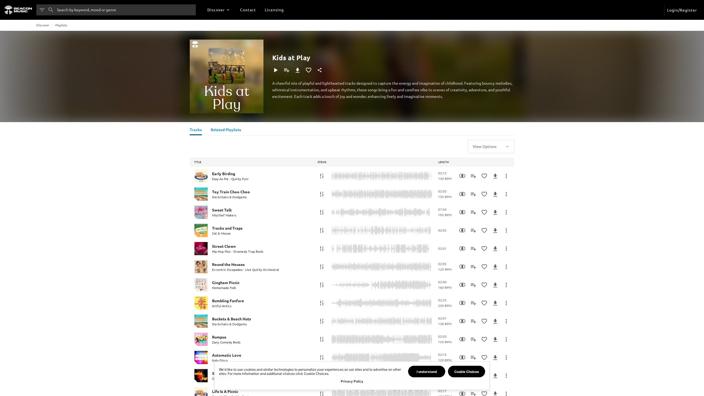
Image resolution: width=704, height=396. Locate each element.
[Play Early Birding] (201, 176)
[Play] (275, 70)
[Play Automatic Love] (201, 357)
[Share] (319, 70)
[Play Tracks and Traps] (201, 230)
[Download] (297, 70)
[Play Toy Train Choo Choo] (201, 194)
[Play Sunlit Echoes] (201, 375)
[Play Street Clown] (201, 248)
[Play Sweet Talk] (201, 212)
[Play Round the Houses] (201, 266)
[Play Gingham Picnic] (201, 285)
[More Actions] (506, 176)
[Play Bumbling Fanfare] (201, 303)
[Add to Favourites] (308, 70)
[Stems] (321, 176)
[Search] (51, 10)
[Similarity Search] (462, 176)
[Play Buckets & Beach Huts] (201, 321)
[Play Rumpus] (201, 339)
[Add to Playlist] (286, 70)
